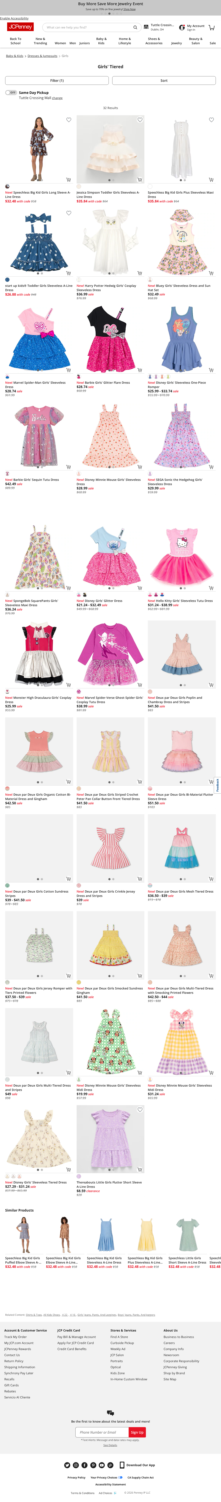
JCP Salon (117, 1355)
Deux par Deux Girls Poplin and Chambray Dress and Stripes (175, 700)
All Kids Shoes (51, 1315)
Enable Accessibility (14, 18)
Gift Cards (11, 1385)
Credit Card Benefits (72, 1349)
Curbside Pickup (122, 1343)
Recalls (9, 1379)
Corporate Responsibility (181, 1361)
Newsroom (171, 1355)
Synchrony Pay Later (18, 1373)
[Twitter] (67, 1465)
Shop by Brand (174, 1373)
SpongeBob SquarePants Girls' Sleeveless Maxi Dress (31, 603)
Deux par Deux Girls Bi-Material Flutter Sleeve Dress (180, 796)
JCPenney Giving (175, 1367)
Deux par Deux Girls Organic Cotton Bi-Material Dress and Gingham (38, 796)
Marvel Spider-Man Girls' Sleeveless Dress (35, 384)
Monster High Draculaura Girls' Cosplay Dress (38, 700)
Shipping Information (19, 1367)
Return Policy (13, 1361)
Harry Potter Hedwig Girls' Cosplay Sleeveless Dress (106, 288)
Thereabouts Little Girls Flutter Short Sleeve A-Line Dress (109, 1184)
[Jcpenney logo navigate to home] (20, 26)
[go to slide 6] (121, 14)
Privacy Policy (76, 1477)
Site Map (170, 1379)
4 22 (65, 1315)
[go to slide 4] (113, 14)
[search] (137, 27)
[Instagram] (76, 1465)
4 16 (72, 1315)
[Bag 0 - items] (211, 27)
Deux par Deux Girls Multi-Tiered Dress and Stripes (38, 1087)
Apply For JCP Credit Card (75, 1343)
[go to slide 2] (105, 14)
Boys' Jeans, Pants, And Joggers (136, 1315)
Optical (115, 1367)
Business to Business (179, 1337)
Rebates (10, 1391)
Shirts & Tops (34, 1315)
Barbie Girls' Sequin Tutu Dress (32, 480)
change (57, 98)
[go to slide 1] (102, 14)
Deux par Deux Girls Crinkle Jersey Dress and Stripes (106, 893)
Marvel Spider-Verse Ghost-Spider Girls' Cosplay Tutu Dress (110, 700)
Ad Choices (105, 1493)
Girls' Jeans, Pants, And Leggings (96, 1315)
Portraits (116, 1361)
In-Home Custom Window (128, 1379)
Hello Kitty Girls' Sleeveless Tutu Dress (180, 601)
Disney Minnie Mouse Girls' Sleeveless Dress (109, 482)
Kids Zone (117, 1373)
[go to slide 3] (109, 14)
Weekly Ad (117, 1349)
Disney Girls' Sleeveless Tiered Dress (36, 1182)
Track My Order (15, 1337)
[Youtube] (102, 1465)
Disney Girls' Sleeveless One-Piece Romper (177, 384)
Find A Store (119, 1337)
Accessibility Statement (110, 1484)
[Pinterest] (93, 1465)
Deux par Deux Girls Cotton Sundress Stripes (36, 893)
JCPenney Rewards (17, 1349)
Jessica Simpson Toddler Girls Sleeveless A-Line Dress (108, 194)
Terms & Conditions (83, 1493)
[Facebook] (85, 1465)
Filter (57, 80)
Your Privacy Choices (104, 1477)
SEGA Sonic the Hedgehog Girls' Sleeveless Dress (175, 482)
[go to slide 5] (117, 14)
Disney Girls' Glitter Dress (99, 601)
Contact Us (12, 1355)
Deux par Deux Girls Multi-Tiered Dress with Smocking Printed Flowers (180, 990)
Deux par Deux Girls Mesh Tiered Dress (180, 891)
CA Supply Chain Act (141, 1477)
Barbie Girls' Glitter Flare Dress (103, 382)
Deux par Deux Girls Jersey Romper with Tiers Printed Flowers (38, 990)
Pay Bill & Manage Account (76, 1337)
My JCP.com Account (18, 1343)
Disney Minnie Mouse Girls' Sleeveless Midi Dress (109, 1087)
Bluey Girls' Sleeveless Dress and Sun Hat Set (179, 288)
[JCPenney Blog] (111, 1465)
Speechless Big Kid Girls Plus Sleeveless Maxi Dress (181, 194)
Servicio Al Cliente (17, 1397)
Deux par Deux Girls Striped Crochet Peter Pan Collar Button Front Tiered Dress (108, 796)
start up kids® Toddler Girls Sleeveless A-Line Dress (39, 288)
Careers (169, 1343)
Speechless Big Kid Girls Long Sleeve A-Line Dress (38, 194)
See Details (110, 1445)
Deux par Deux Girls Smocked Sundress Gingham (110, 990)
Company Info (174, 1349)
